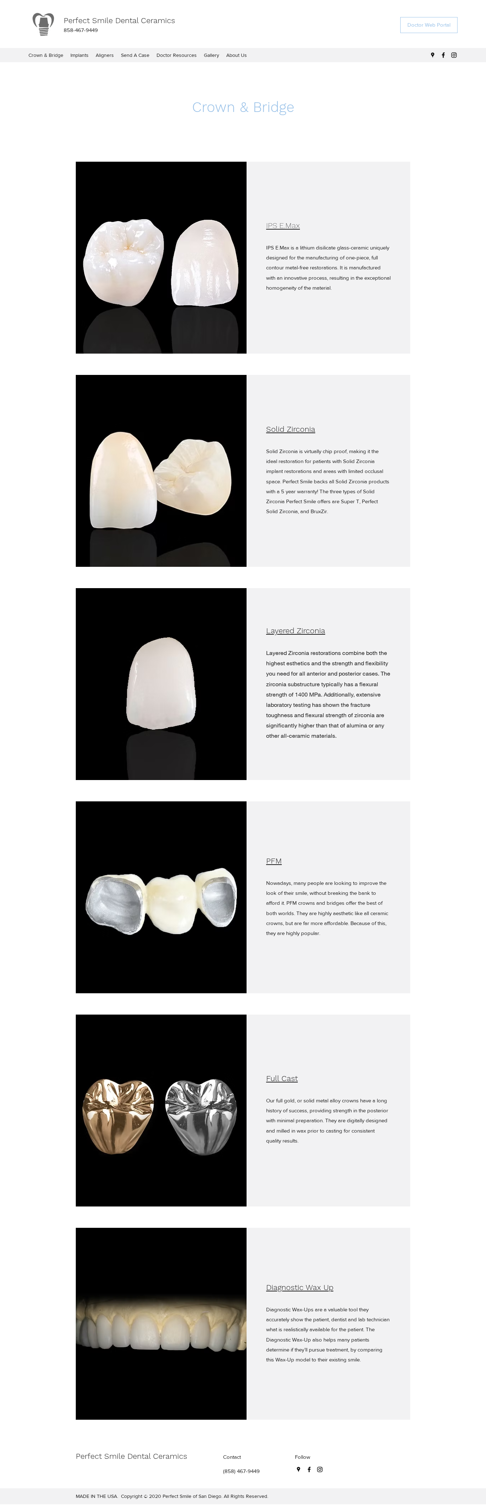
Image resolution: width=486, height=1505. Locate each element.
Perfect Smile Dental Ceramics (119, 20)
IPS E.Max (283, 225)
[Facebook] (443, 55)
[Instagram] (454, 55)
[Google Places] (432, 55)
